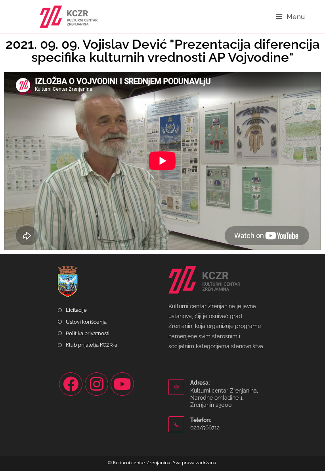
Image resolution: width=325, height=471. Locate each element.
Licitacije (76, 310)
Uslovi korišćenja (86, 322)
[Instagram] (96, 384)
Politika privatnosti (87, 333)
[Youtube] (122, 384)
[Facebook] (70, 384)
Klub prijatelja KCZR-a (91, 345)
